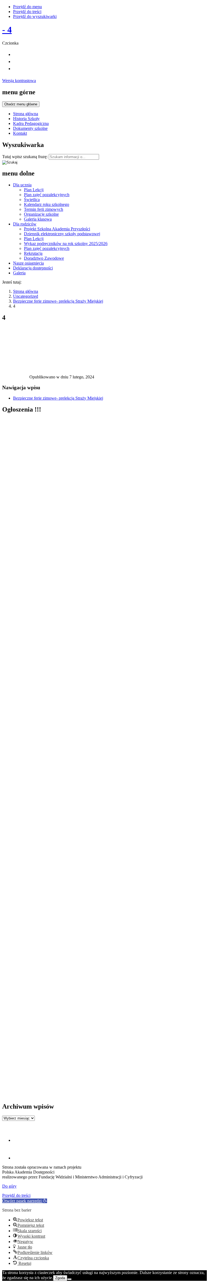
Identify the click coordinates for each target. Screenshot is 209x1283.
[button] (24, 1201)
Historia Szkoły (26, 118)
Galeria (19, 273)
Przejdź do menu (27, 6)
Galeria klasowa (38, 219)
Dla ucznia (22, 185)
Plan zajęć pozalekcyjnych (46, 194)
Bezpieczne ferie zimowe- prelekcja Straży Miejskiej (58, 301)
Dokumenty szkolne (30, 128)
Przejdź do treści (27, 11)
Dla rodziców (24, 224)
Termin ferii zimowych (43, 209)
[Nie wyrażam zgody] (69, 1279)
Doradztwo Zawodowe (44, 258)
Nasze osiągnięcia (28, 263)
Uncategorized (25, 296)
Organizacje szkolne (41, 214)
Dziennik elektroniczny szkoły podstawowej (62, 233)
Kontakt (20, 133)
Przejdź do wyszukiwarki (35, 16)
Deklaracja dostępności (33, 268)
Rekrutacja (33, 253)
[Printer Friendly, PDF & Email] (15, 378)
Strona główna (25, 113)
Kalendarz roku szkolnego (46, 204)
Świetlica (32, 199)
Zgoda (60, 1278)
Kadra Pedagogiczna (31, 123)
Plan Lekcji (34, 189)
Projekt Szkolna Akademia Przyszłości (57, 229)
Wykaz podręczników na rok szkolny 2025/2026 (65, 243)
